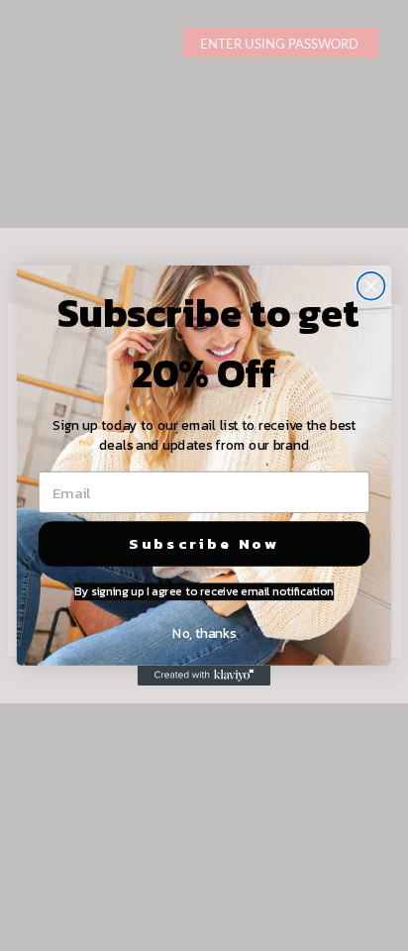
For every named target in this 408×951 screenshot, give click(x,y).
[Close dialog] (371, 286)
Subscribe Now (204, 543)
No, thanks (203, 633)
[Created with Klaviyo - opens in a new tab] (204, 676)
